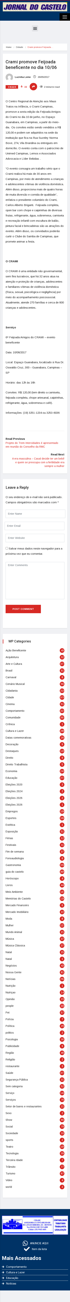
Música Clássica (15, 945)
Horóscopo (12, 878)
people (10, 1005)
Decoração (12, 744)
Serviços (11, 1099)
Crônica (10, 724)
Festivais (11, 844)
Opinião (10, 999)
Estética (10, 824)
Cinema (10, 704)
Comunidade (13, 717)
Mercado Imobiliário (17, 911)
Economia (11, 771)
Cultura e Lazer (15, 730)
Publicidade (12, 1046)
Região (10, 1052)
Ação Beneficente (16, 650)
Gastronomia (13, 865)
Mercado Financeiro (17, 905)
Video (9, 1180)
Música (10, 938)
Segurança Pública (17, 1079)
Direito (9, 757)
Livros (9, 885)
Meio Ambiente (14, 891)
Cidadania (12, 690)
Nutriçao (10, 992)
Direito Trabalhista (16, 764)
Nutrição (10, 985)
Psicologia (12, 1039)
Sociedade (12, 1133)
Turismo (10, 1173)
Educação (11, 777)
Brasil (9, 670)
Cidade (19, 47)
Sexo (9, 1113)
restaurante (12, 1066)
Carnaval (11, 677)
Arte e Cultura (14, 663)
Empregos (12, 811)
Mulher (10, 925)
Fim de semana (15, 851)
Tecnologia (12, 1153)
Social (9, 1126)
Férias (9, 838)
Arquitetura (12, 657)
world (9, 1186)
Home (8, 47)
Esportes (11, 818)
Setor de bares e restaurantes (24, 1106)
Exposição (12, 831)
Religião (10, 1059)
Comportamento (15, 710)
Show (9, 1119)
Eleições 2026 (14, 797)
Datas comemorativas (18, 737)
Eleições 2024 (14, 791)
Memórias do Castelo (18, 898)
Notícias (10, 979)
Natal (9, 952)
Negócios (11, 965)
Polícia (10, 1019)
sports (9, 1139)
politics (10, 1032)
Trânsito (10, 1166)
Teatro (9, 1146)
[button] (35, 28)
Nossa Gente (13, 972)
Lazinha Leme (22, 77)
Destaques (12, 751)
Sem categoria (14, 1086)
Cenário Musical (15, 683)
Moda (9, 918)
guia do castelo (15, 871)
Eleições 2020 (14, 784)
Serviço (10, 1093)
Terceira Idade (14, 1160)
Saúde (9, 1072)
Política (10, 1025)
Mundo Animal (14, 932)
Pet (8, 1012)
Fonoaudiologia (15, 858)
